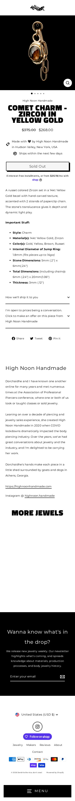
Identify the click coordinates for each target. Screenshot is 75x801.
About (58, 745)
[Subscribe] (62, 676)
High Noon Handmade (37, 100)
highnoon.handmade (40, 495)
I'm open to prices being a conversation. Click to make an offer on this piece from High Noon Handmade (34, 316)
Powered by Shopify (55, 772)
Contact (37, 751)
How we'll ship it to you (21, 297)
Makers (31, 745)
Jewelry (18, 745)
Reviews (45, 745)
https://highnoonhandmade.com (28, 486)
